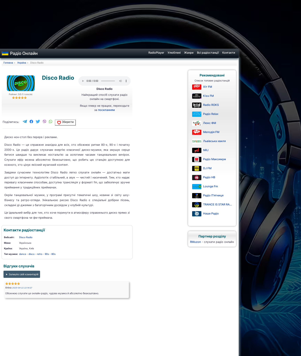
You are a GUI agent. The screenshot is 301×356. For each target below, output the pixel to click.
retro (39, 254)
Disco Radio (25, 237)
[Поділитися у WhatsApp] (50, 122)
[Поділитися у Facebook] (31, 122)
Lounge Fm (210, 186)
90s (47, 254)
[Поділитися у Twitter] (38, 122)
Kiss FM (208, 95)
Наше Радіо (211, 213)
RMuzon (195, 242)
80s (53, 254)
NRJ (206, 150)
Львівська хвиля (214, 141)
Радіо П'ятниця (213, 195)
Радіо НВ (209, 177)
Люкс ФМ (209, 123)
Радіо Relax (210, 114)
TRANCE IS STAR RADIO (217, 204)
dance (22, 254)
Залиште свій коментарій (23, 274)
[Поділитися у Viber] (44, 122)
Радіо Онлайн (24, 53)
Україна (21, 62)
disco (31, 254)
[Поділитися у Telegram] (25, 122)
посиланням (106, 110)
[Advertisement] (150, 24)
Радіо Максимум (214, 159)
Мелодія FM (211, 132)
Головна (8, 62)
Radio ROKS (211, 105)
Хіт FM (207, 86)
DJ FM (207, 168)
